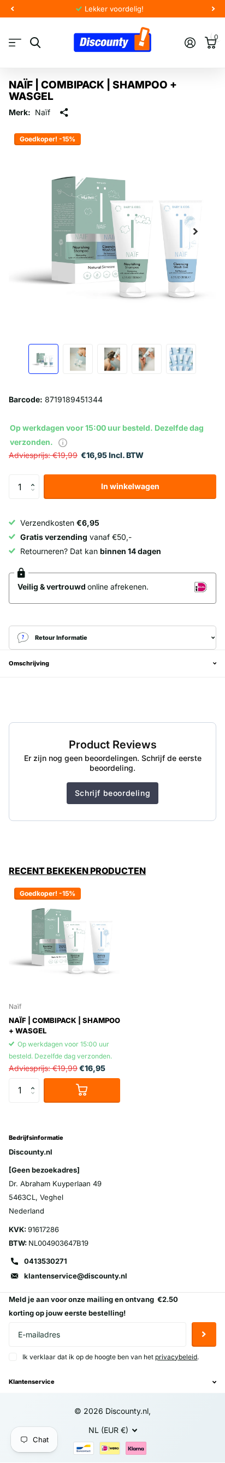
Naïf (42, 112)
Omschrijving (29, 663)
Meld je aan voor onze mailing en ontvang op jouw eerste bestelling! (93, 1306)
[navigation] (12, 8)
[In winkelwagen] (82, 1090)
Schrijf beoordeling (112, 793)
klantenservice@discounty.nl (75, 1275)
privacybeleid (176, 1357)
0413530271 (45, 1261)
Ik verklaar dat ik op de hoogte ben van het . (110, 1357)
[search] (35, 43)
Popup (62, 442)
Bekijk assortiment (15, 42)
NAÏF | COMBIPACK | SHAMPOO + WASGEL (64, 1026)
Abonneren (204, 1334)
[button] (35, 477)
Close (112, 1382)
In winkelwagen (130, 486)
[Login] (190, 42)
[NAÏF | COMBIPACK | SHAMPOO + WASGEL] (64, 938)
